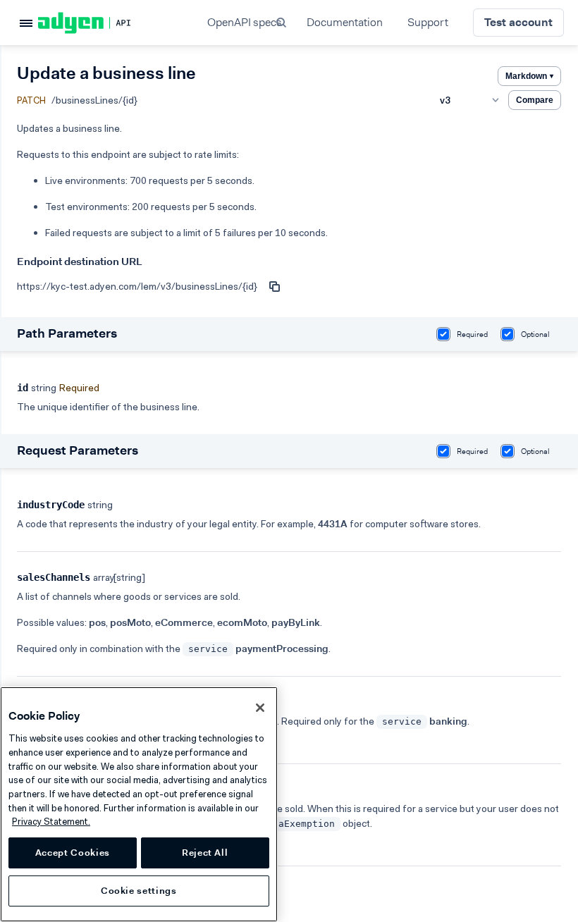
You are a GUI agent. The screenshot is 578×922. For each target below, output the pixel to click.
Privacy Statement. (51, 822)
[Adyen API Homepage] (108, 23)
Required (472, 334)
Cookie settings (139, 891)
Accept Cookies (72, 853)
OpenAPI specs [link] (244, 22)
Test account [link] (518, 22)
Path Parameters (67, 333)
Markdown (529, 76)
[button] (282, 22)
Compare (534, 100)
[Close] (260, 707)
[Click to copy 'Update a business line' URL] (274, 286)
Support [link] (427, 22)
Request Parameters (77, 450)
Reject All (205, 853)
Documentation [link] (345, 22)
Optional (535, 334)
